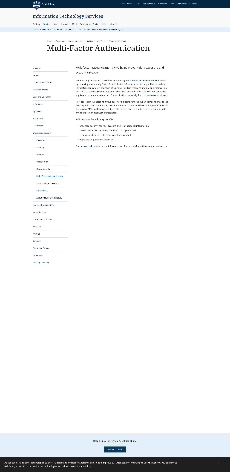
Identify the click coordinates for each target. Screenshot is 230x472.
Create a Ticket (61, 29)
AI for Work (38, 104)
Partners (65, 24)
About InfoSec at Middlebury (49, 197)
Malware (40, 154)
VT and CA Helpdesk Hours (44, 29)
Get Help (36, 24)
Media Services (39, 212)
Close (220, 462)
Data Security (42, 161)
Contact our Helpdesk (87, 146)
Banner (36, 75)
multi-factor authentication (140, 80)
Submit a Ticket (115, 449)
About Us (114, 24)
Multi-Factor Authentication (49, 176)
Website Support (40, 89)
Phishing (40, 147)
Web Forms (38, 255)
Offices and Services (166, 4)
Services (47, 24)
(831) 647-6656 (90, 29)
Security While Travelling (47, 183)
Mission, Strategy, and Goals (85, 24)
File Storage (38, 125)
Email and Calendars (42, 97)
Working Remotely (41, 262)
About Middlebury (148, 4)
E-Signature (38, 118)
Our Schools (127, 4)
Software (37, 241)
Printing (36, 234)
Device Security (43, 169)
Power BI (37, 226)
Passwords (41, 140)
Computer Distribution (43, 82)
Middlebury (51, 41)
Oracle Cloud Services (42, 219)
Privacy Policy (84, 466)
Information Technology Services (68, 16)
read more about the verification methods (114, 91)
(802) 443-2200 (77, 29)
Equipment (37, 111)
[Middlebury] (44, 4)
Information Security (118, 41)
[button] (193, 4)
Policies (104, 24)
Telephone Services (41, 248)
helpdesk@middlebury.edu (113, 29)
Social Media (42, 190)
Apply (137, 4)
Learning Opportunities (43, 205)
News (55, 24)
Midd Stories (182, 4)
